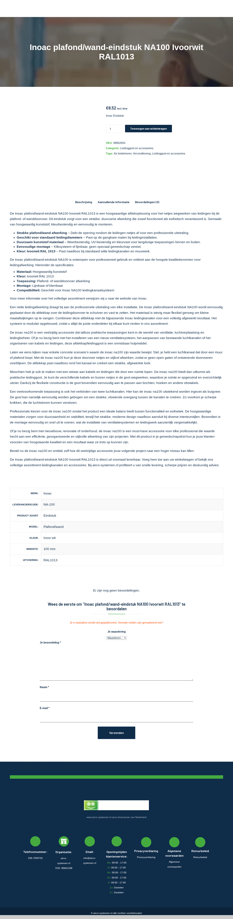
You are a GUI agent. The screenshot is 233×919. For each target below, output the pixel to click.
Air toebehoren (123, 153)
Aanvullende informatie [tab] (113, 202)
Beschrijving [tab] (83, 202)
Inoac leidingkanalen (140, 318)
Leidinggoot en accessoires (136, 148)
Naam (44, 687)
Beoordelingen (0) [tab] (147, 202)
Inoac (142, 298)
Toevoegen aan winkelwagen (148, 128)
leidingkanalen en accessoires (64, 465)
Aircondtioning (142, 153)
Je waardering (116, 631)
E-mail (44, 708)
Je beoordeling (50, 642)
